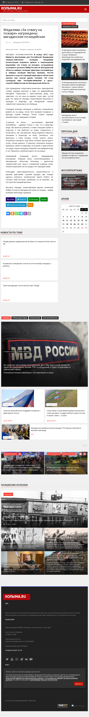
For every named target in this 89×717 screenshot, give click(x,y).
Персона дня (69, 131)
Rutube (44, 199)
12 (71, 220)
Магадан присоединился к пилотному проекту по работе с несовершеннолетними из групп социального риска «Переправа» (22, 467)
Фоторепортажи (71, 170)
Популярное (69, 23)
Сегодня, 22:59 (8, 351)
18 (67, 224)
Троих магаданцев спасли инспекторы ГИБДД (21, 285)
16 (86, 220)
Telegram (22, 199)
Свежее (6, 318)
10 (63, 220)
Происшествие (20, 318)
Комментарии (70, 26)
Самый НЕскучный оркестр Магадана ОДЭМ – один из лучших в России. (22, 570)
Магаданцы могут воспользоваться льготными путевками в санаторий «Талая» (74, 118)
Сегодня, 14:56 (8, 437)
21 (78, 224)
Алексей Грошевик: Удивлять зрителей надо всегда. (22, 566)
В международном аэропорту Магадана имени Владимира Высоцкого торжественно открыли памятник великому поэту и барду (74, 87)
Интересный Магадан (17, 205)
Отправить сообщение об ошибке (30, 49)
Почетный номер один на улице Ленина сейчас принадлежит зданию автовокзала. (38, 520)
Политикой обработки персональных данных (25, 678)
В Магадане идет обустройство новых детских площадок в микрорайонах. (63, 468)
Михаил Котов (70, 147)
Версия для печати (12, 49)
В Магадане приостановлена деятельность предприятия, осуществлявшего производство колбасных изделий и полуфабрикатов (74, 54)
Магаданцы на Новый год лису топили (19, 543)
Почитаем (8, 494)
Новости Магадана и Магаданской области (16, 11)
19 (71, 224)
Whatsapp (34, 199)
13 (74, 220)
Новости (8, 42)
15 (82, 220)
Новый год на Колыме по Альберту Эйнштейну (61, 539)
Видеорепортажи (10, 454)
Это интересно (50, 318)
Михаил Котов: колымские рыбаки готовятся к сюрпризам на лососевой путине (75, 155)
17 (63, 224)
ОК (31, 205)
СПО (32, 434)
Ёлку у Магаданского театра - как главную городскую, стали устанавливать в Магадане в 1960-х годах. (21, 547)
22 (82, 224)
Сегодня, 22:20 (8, 404)
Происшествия (23, 351)
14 (78, 220)
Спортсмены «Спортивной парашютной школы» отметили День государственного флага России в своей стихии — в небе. (66, 413)
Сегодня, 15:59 (51, 404)
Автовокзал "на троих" (16, 516)
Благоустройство (53, 454)
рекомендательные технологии (44, 680)
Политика (35, 318)
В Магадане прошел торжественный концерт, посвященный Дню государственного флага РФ (74, 183)
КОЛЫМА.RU (11, 8)
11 (67, 220)
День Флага (7, 421)
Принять (78, 684)
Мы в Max (10, 199)
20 (74, 224)
